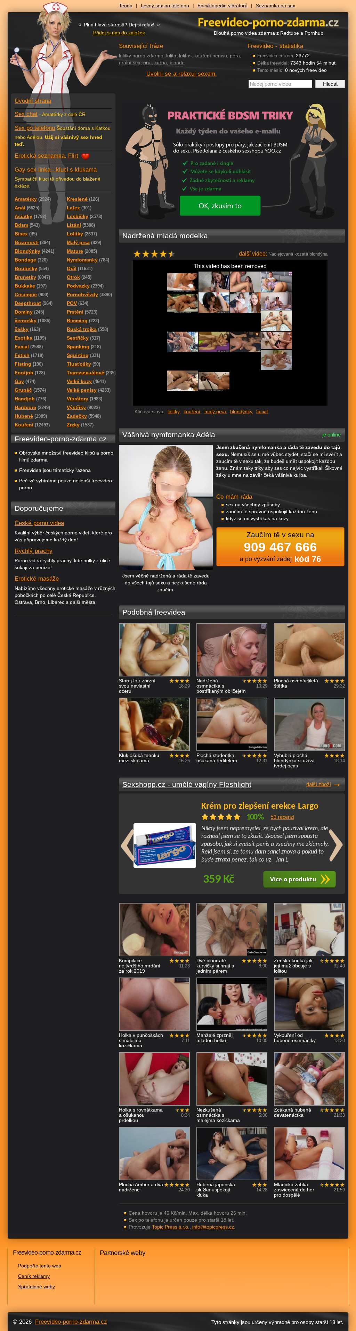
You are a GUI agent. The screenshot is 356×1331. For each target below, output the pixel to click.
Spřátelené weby (36, 1286)
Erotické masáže (37, 578)
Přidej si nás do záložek (119, 32)
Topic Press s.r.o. (170, 1227)
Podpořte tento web (39, 1265)
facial (262, 411)
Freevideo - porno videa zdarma (268, 22)
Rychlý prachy (33, 551)
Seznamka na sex (275, 5)
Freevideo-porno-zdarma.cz (71, 1321)
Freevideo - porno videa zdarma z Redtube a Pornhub (49, 52)
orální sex (129, 62)
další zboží (318, 784)
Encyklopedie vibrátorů (222, 5)
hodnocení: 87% (156, 255)
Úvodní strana (33, 101)
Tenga (125, 5)
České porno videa (39, 523)
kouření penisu (210, 55)
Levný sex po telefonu (165, 5)
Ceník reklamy (34, 1276)
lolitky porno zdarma (141, 55)
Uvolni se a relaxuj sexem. (181, 73)
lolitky (173, 411)
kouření (192, 411)
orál (147, 62)
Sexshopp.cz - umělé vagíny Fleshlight (186, 784)
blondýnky (241, 411)
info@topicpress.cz (213, 1227)
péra (235, 55)
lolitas (185, 55)
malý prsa (215, 411)
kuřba (160, 62)
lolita (171, 55)
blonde (177, 62)
